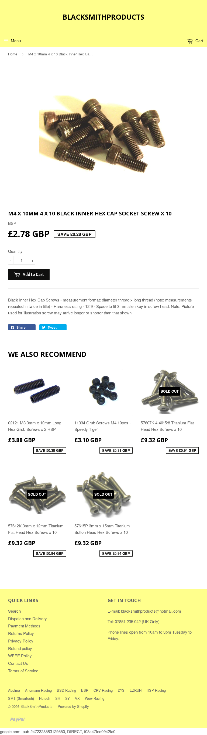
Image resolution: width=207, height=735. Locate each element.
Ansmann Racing (38, 690)
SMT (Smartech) (21, 698)
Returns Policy (21, 633)
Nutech (44, 698)
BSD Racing (66, 690)
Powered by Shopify (73, 706)
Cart (198, 40)
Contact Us (18, 663)
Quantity (15, 251)
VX (77, 698)
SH (57, 698)
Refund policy (20, 648)
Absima (14, 690)
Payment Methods (24, 626)
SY (67, 698)
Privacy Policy (20, 641)
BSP (84, 690)
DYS (121, 690)
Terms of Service (23, 670)
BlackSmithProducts (103, 17)
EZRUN (136, 690)
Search (14, 611)
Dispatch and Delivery (27, 618)
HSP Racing (156, 690)
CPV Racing (103, 690)
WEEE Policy (20, 655)
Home (12, 53)
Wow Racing (94, 698)
